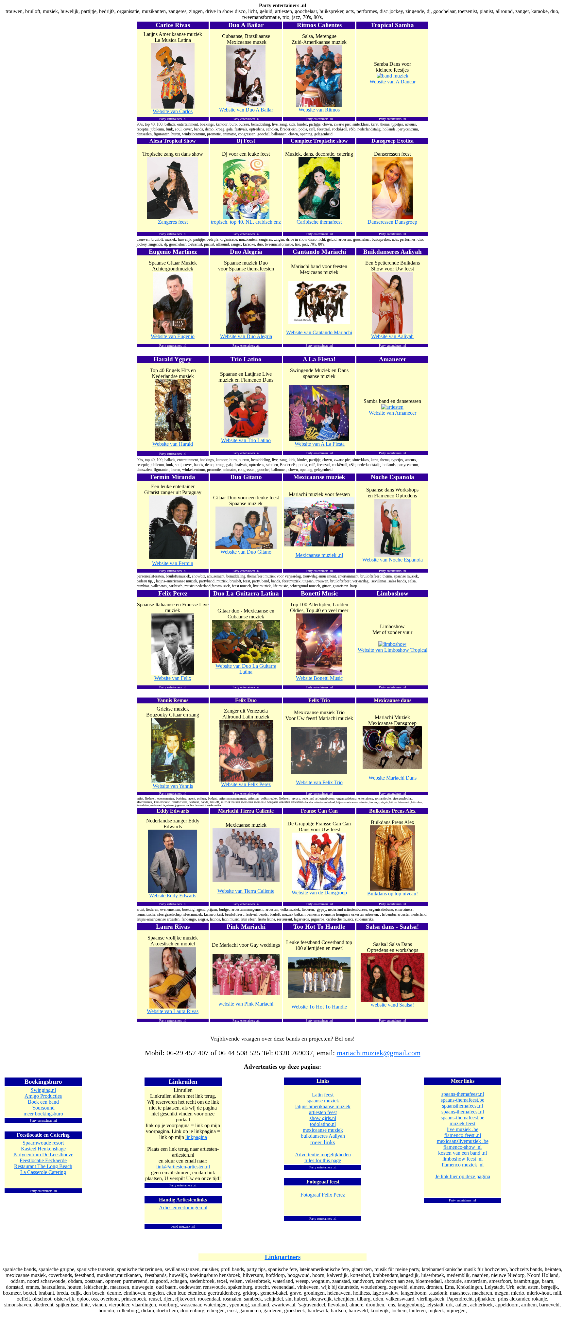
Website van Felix (172, 678)
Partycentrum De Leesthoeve (43, 1154)
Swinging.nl (43, 1090)
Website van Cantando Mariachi (319, 332)
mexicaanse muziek (323, 1130)
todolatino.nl (323, 1124)
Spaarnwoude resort (43, 1143)
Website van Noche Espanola (392, 559)
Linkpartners (282, 1256)
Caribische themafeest (319, 222)
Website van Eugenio (173, 336)
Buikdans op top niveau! (392, 893)
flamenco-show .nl (462, 1147)
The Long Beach (43, 1166)
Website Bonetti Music (319, 678)
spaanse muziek (323, 1100)
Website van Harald (172, 444)
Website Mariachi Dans (392, 778)
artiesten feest (323, 1112)
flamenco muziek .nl (463, 1164)
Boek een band (43, 1102)
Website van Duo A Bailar (246, 109)
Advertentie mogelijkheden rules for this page (323, 1157)
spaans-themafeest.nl (462, 1094)
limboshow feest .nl (462, 1159)
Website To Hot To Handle (319, 1006)
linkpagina (196, 1137)
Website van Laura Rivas (172, 1011)
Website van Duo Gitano (245, 552)
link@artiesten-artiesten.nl (183, 1166)
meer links (322, 1142)
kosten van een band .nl (462, 1153)
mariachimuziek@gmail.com (378, 1053)
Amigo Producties (43, 1096)
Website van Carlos (173, 111)
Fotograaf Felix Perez (322, 1195)
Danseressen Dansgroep (392, 222)
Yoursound (43, 1108)
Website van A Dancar (392, 81)
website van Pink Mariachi (245, 1004)
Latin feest (323, 1094)
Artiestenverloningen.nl (183, 1207)
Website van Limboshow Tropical (392, 650)
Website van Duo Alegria (246, 336)
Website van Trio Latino (246, 440)
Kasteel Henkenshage (43, 1148)
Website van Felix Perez (246, 784)
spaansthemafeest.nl (462, 1106)
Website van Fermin (172, 563)
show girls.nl (323, 1118)
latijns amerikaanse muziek (323, 1106)
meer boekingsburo (43, 1113)
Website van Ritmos (319, 109)
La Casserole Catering (43, 1172)
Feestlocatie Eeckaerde (43, 1160)
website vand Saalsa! (392, 1005)
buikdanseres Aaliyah (323, 1136)
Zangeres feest (173, 222)
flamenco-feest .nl (462, 1135)
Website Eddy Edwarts (172, 895)
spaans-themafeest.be (462, 1100)
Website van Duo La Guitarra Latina (245, 669)
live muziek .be (462, 1129)
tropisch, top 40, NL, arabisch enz (246, 222)
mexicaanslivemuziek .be (462, 1141)
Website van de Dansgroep (319, 892)
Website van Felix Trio (319, 782)
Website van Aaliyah (392, 336)
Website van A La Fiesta (320, 444)
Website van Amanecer (392, 413)
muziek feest (462, 1123)
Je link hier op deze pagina (462, 1176)
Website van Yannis (173, 786)
